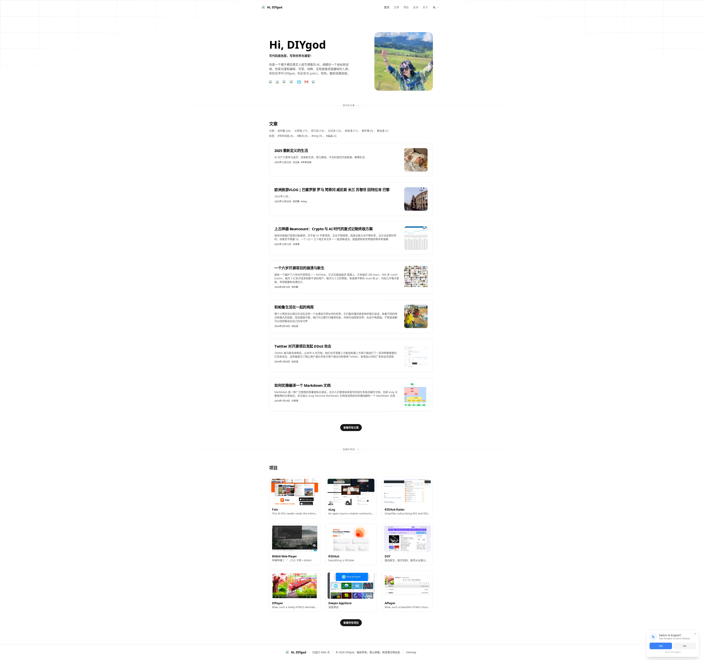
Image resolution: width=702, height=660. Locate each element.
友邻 (415, 7)
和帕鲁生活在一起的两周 (294, 307)
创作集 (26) (284, 130)
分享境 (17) (301, 130)
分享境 (296, 244)
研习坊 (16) (318, 130)
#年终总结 (306, 162)
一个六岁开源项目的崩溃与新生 (299, 268)
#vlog (304, 201)
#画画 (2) (331, 136)
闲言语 (295, 326)
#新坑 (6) (302, 136)
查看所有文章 (351, 427)
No (684, 646)
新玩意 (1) (382, 130)
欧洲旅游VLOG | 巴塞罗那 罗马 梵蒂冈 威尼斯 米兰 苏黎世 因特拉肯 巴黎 (332, 189)
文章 (396, 7)
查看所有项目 (351, 622)
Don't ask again (673, 652)
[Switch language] (435, 7)
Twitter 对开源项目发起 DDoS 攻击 (302, 346)
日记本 (296, 162)
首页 (386, 7)
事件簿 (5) (368, 130)
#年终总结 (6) (286, 136)
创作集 (296, 201)
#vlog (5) (317, 136)
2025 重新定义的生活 (291, 150)
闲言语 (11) (351, 130)
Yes (661, 646)
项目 (406, 7)
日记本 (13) (334, 130)
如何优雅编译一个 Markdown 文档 (302, 385)
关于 (425, 7)
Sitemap (411, 652)
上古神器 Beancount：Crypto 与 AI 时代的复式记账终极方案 (323, 228)
